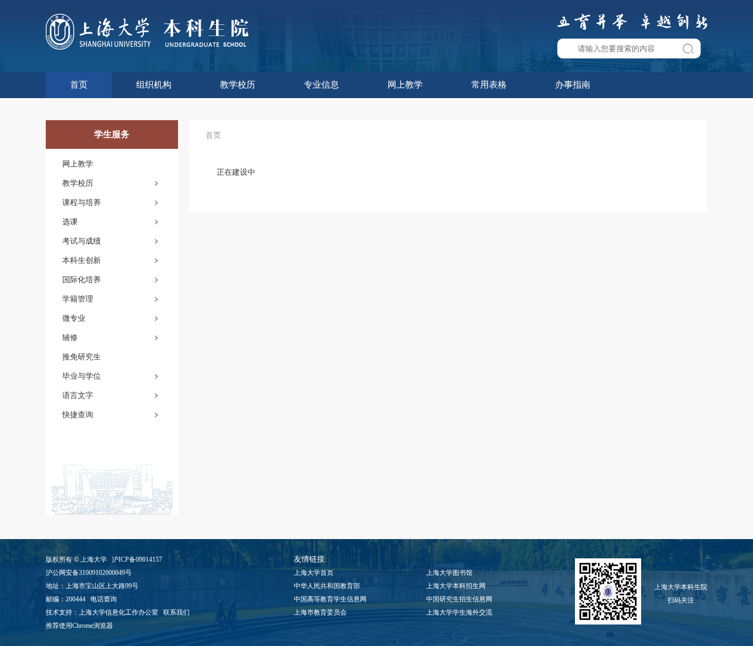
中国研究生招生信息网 (459, 599)
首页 (79, 84)
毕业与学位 (81, 376)
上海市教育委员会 (320, 612)
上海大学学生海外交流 (459, 612)
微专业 (73, 318)
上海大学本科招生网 (456, 586)
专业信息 (321, 84)
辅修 (70, 337)
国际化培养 (81, 280)
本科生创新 (81, 260)
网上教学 (405, 84)
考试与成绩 (81, 241)
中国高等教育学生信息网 (330, 599)
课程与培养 (81, 202)
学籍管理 (77, 299)
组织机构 (153, 84)
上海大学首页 (314, 573)
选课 (70, 222)
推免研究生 (81, 357)
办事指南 (572, 84)
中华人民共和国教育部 (327, 586)
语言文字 (77, 395)
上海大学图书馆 (449, 573)
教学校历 (237, 84)
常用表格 (489, 84)
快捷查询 (77, 415)
